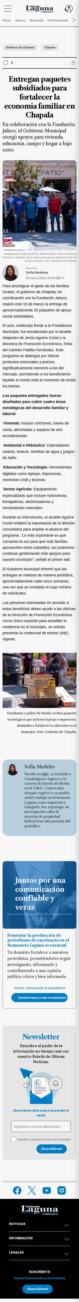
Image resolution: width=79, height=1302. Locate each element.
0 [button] (12, 62)
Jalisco (20, 20)
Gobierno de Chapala (20, 47)
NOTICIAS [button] (17, 1224)
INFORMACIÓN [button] (21, 1238)
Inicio (7, 20)
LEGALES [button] (16, 1252)
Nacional (36, 20)
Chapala (49, 47)
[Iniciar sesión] (69, 8)
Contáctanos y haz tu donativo (42, 997)
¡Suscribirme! (51, 1148)
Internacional (58, 20)
